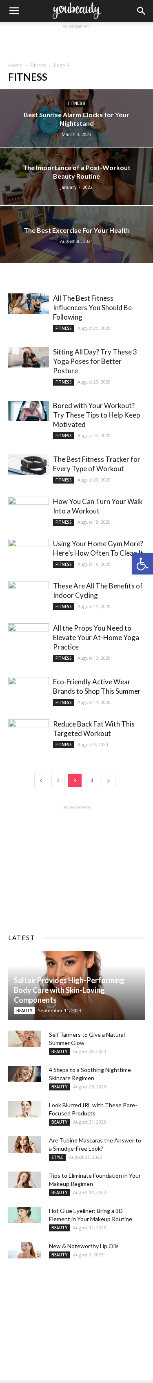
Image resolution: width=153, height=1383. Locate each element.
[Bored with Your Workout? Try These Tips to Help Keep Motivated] (28, 411)
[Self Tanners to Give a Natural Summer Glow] (24, 1039)
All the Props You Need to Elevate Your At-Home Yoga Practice (96, 637)
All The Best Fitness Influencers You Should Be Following (92, 307)
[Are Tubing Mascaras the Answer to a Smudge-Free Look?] (24, 1144)
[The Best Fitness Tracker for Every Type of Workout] (28, 464)
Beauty (24, 1010)
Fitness (38, 65)
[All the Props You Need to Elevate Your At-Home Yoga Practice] (28, 638)
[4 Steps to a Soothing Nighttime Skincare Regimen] (24, 1074)
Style (57, 1157)
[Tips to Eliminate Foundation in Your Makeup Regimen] (24, 1180)
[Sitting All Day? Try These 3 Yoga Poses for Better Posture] (28, 357)
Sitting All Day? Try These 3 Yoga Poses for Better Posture (95, 361)
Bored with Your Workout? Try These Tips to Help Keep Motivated (96, 415)
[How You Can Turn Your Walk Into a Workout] (28, 512)
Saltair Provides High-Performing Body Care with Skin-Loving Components (69, 990)
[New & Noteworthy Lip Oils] (24, 1250)
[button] (142, 564)
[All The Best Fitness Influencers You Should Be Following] (28, 303)
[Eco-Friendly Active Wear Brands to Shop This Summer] (28, 692)
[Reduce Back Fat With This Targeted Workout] (28, 734)
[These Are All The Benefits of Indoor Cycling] (28, 596)
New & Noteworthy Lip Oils (84, 1245)
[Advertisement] (76, 41)
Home (15, 65)
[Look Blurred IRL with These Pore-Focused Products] (24, 1109)
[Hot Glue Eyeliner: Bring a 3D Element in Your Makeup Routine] (24, 1215)
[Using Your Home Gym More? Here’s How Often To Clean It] (28, 554)
